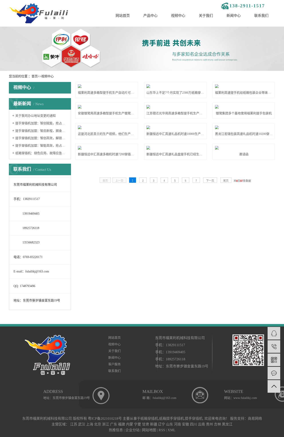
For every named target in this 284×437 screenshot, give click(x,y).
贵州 (209, 424)
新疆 (153, 424)
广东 (113, 424)
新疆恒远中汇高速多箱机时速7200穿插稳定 (106, 154)
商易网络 (255, 418)
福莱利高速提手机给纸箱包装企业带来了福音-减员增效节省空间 (243, 92)
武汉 (81, 424)
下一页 (210, 180)
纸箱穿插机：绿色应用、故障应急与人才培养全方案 (41, 153)
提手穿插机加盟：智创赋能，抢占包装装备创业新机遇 (41, 123)
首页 (35, 76)
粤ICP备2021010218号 (105, 418)
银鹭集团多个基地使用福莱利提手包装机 (244, 113)
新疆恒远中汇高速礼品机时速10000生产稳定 (175, 134)
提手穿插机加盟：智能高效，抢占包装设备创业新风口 (41, 145)
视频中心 (178, 15)
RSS (162, 430)
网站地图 (149, 430)
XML (172, 430)
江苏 (73, 424)
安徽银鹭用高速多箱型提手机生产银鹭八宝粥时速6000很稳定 (106, 113)
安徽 (185, 424)
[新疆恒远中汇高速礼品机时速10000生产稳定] (175, 127)
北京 (97, 424)
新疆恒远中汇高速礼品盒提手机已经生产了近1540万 (175, 154)
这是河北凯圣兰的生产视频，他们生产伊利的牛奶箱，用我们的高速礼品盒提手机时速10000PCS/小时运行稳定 (106, 134)
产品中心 (150, 15)
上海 (89, 424)
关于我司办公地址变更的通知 (35, 115)
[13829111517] (274, 346)
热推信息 (116, 430)
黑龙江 (227, 424)
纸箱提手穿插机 (171, 418)
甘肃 (145, 424)
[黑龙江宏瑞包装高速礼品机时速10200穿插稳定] (243, 127)
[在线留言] (274, 373)
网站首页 (123, 15)
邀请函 (243, 154)
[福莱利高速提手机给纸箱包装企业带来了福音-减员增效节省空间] (243, 86)
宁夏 (137, 424)
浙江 (105, 424)
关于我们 (206, 15)
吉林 (217, 424)
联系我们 (261, 15)
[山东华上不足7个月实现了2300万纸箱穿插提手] (175, 86)
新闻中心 (234, 15)
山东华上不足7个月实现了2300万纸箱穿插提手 (175, 92)
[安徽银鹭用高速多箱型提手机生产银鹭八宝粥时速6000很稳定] (106, 107)
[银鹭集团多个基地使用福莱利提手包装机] (243, 107)
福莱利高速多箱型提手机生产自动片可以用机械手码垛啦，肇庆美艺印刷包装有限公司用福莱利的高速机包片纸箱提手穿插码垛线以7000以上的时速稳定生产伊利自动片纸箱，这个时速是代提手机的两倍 (106, 92)
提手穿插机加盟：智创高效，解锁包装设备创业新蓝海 (41, 138)
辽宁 (161, 424)
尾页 (226, 180)
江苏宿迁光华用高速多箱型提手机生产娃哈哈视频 (175, 113)
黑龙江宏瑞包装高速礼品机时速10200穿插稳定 (243, 134)
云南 (201, 424)
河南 (177, 424)
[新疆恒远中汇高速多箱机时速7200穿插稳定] (106, 148)
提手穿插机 (194, 418)
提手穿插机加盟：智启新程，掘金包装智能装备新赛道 (41, 130)
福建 (121, 424)
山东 (169, 424)
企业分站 (132, 430)
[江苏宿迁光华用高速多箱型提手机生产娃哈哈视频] (175, 107)
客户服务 (114, 364)
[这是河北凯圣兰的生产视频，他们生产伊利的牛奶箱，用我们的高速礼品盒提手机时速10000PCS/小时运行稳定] (106, 127)
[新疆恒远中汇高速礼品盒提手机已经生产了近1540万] (175, 148)
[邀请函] (243, 148)
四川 (193, 424)
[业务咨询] (274, 333)
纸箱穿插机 (149, 418)
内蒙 (129, 424)
